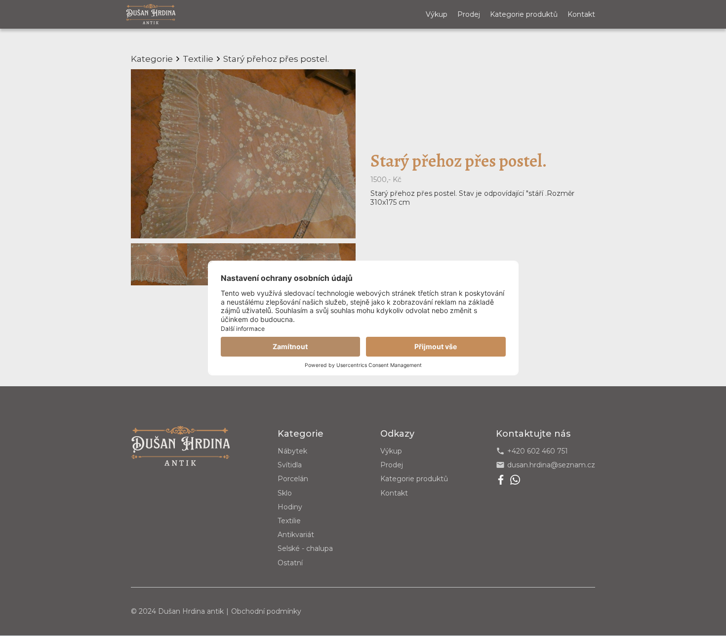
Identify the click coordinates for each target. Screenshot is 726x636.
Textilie (289, 520)
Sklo (285, 493)
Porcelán (293, 478)
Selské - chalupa (305, 548)
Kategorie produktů (524, 14)
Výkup (436, 14)
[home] (150, 14)
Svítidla (290, 464)
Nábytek (292, 451)
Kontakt (581, 14)
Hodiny (290, 506)
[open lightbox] (243, 153)
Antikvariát (296, 534)
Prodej (468, 14)
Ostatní (290, 562)
